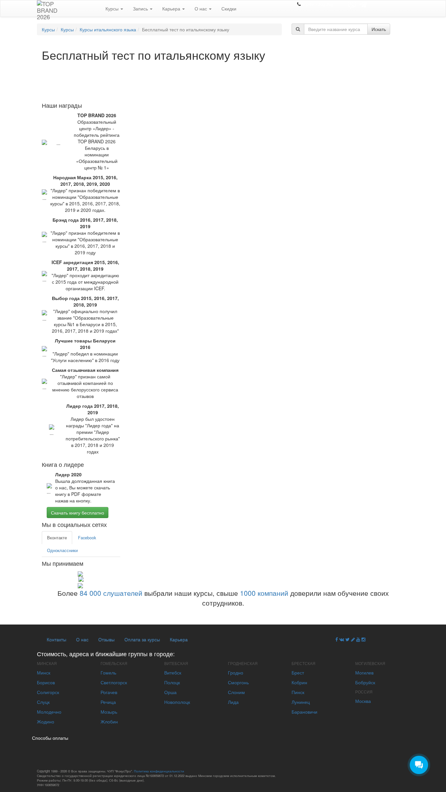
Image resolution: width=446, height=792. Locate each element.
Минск (43, 672)
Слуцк (43, 702)
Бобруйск (365, 682)
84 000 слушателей (111, 593)
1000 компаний (264, 593)
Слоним (236, 692)
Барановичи (304, 711)
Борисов (46, 682)
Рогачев (109, 692)
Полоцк (172, 682)
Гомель (108, 672)
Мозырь (109, 711)
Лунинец (301, 702)
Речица (108, 702)
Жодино (45, 721)
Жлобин (109, 721)
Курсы (112, 8)
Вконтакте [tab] (57, 538)
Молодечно (49, 711)
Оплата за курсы (142, 639)
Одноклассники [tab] (62, 550)
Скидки (228, 8)
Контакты (56, 639)
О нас (201, 8)
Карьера (172, 8)
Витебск (172, 672)
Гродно (235, 672)
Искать (379, 29)
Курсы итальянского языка (108, 29)
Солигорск (48, 692)
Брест (298, 672)
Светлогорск (114, 682)
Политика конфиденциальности (159, 771)
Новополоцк (177, 702)
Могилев (364, 672)
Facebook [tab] (87, 538)
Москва (363, 701)
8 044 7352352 (317, 4)
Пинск (298, 692)
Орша (170, 692)
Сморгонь (238, 682)
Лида (233, 702)
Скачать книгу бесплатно (77, 512)
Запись (141, 8)
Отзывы (106, 639)
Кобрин (299, 682)
